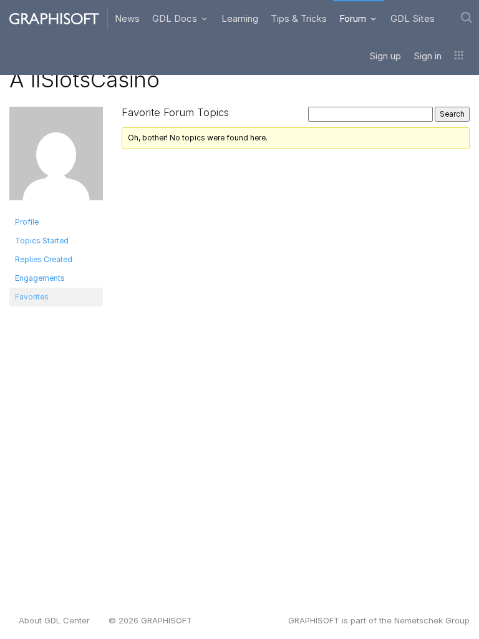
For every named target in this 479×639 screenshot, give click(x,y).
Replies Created (43, 259)
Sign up (385, 56)
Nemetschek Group (432, 620)
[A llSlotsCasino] (56, 158)
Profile (27, 222)
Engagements (40, 278)
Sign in (428, 56)
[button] (459, 56)
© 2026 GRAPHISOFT (150, 620)
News (127, 18)
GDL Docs (176, 18)
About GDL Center (54, 620)
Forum (354, 18)
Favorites (32, 296)
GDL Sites (412, 18)
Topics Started (42, 240)
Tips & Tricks (299, 18)
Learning (239, 18)
